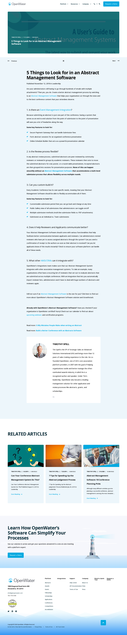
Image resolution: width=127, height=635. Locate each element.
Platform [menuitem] (63, 4)
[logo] (22, 580)
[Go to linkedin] (53, 397)
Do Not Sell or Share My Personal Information (20, 627)
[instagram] (15, 611)
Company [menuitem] (85, 4)
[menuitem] (67, 4)
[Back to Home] (17, 4)
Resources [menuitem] (74, 4)
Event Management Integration (55, 109)
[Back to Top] (103, 622)
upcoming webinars (34, 315)
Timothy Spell (16, 37)
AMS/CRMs (46, 260)
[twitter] (9, 611)
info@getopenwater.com (15, 593)
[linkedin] (12, 611)
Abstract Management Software (44, 96)
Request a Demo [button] (111, 4)
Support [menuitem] (72, 578)
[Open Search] (100, 4)
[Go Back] (63, 61)
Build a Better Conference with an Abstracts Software (58, 330)
